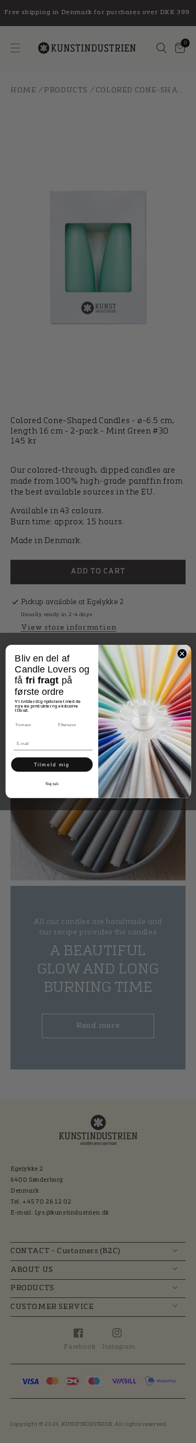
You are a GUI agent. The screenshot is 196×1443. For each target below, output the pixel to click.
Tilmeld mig (52, 764)
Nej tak (51, 783)
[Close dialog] (182, 653)
